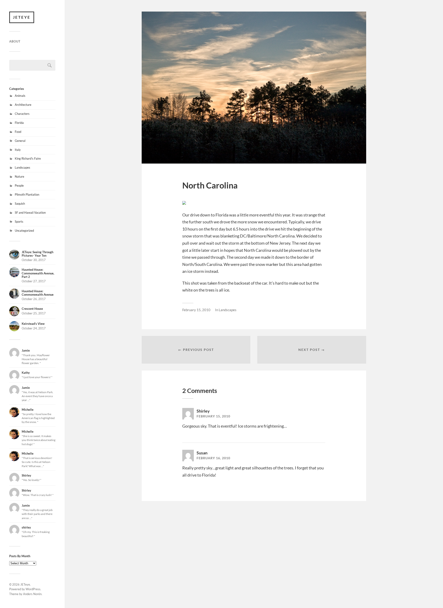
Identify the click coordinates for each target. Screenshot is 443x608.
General (20, 141)
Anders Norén (32, 594)
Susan (202, 452)
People (19, 185)
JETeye (21, 17)
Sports (19, 221)
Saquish (20, 203)
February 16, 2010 (213, 458)
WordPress (33, 589)
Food (18, 132)
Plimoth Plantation (27, 194)
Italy (18, 150)
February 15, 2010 (196, 310)
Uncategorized (24, 230)
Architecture (23, 104)
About (15, 41)
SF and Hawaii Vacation (30, 212)
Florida (19, 123)
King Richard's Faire (28, 158)
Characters (22, 114)
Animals (20, 95)
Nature (19, 176)
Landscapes (22, 167)
